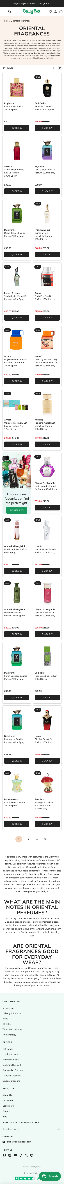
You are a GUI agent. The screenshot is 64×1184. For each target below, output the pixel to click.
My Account (8, 1008)
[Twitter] (26, 1155)
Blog (4, 1116)
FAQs (5, 1018)
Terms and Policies (32, 1173)
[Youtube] (15, 1155)
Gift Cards (7, 1049)
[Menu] (3, 11)
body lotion (38, 981)
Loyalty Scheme (10, 1054)
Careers (6, 1111)
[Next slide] (60, 3)
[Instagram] (10, 1155)
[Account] (55, 11)
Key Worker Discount (13, 1070)
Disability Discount (11, 1075)
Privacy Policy (9, 1034)
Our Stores (7, 1100)
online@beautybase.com (19, 1141)
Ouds (46, 43)
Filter (9, 67)
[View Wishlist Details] (50, 11)
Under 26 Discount (11, 1065)
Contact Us (8, 1105)
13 (45, 839)
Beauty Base (35, 1167)
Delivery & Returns (11, 1013)
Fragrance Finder (10, 1059)
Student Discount (11, 1080)
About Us (7, 1095)
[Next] (55, 839)
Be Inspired (16, 510)
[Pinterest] (32, 1155)
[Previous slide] (3, 3)
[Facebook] (4, 1155)
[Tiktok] (21, 1155)
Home (5, 20)
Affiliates (6, 1024)
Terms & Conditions (12, 1029)
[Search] (9, 11)
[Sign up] (58, 1129)
